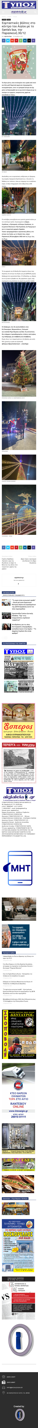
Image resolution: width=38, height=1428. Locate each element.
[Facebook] (19, 584)
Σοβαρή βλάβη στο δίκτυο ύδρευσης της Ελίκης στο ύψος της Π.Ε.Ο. (18, 957)
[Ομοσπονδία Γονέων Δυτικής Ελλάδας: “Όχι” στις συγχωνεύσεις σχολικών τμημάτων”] (6, 615)
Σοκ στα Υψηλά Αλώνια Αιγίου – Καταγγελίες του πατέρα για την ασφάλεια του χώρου (17, 975)
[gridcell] (19, 310)
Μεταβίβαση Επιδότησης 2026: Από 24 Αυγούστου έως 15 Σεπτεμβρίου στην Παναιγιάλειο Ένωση (19, 1000)
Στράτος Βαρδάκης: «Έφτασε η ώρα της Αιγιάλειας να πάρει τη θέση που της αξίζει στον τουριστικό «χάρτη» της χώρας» (10, 564)
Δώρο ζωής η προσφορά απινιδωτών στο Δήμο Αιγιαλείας (28, 561)
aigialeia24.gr (8, 36)
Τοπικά (15, 16)
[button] (35, 12)
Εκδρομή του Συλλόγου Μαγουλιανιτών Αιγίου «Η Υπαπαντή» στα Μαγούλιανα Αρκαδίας (17, 982)
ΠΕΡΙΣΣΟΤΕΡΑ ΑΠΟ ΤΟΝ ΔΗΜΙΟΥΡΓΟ (14, 595)
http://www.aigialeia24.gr (19, 580)
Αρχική (4, 16)
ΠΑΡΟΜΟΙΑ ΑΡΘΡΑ (8, 592)
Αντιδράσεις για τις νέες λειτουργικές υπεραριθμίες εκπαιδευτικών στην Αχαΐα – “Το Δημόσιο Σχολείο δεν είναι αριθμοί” (24, 629)
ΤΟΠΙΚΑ (9, 16)
